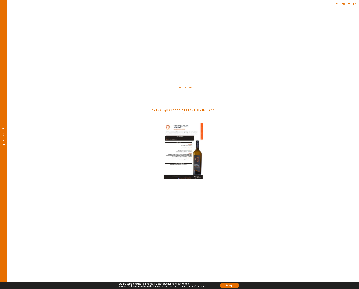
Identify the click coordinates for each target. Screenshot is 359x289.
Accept (230, 285)
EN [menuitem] (343, 4)
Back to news (184, 88)
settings (204, 286)
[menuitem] (337, 4)
